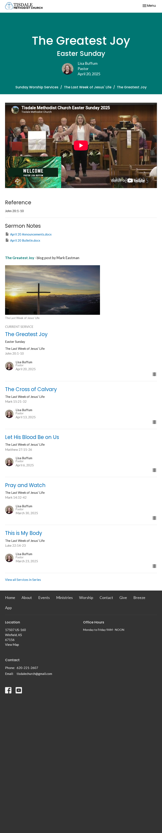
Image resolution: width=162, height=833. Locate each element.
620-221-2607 (27, 668)
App (8, 607)
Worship (86, 597)
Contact (106, 597)
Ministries (64, 597)
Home (10, 597)
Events (44, 597)
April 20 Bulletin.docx (25, 240)
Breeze (139, 597)
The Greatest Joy (19, 258)
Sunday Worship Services (36, 87)
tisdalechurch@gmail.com (34, 674)
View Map (12, 644)
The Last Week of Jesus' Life (87, 87)
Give (123, 597)
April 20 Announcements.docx (31, 234)
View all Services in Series (23, 579)
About (27, 597)
